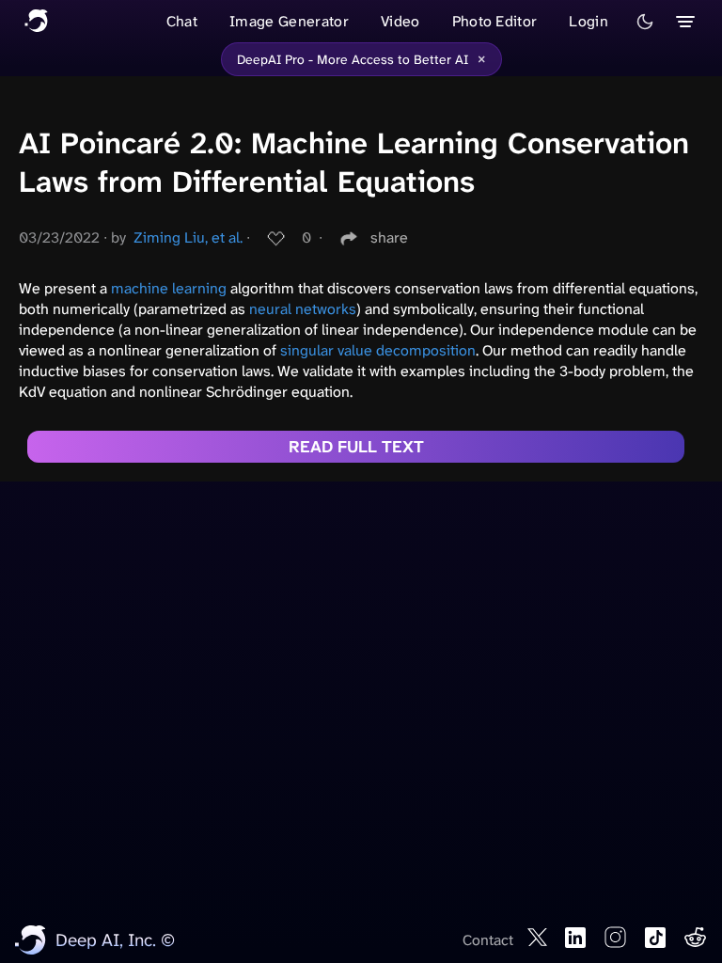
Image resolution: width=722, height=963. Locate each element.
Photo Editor (495, 21)
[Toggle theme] (645, 22)
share (389, 237)
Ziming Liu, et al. (188, 237)
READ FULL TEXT (356, 446)
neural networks (302, 309)
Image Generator (289, 21)
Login (588, 21)
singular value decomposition (378, 350)
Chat (181, 21)
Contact (488, 940)
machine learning (169, 288)
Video (400, 21)
